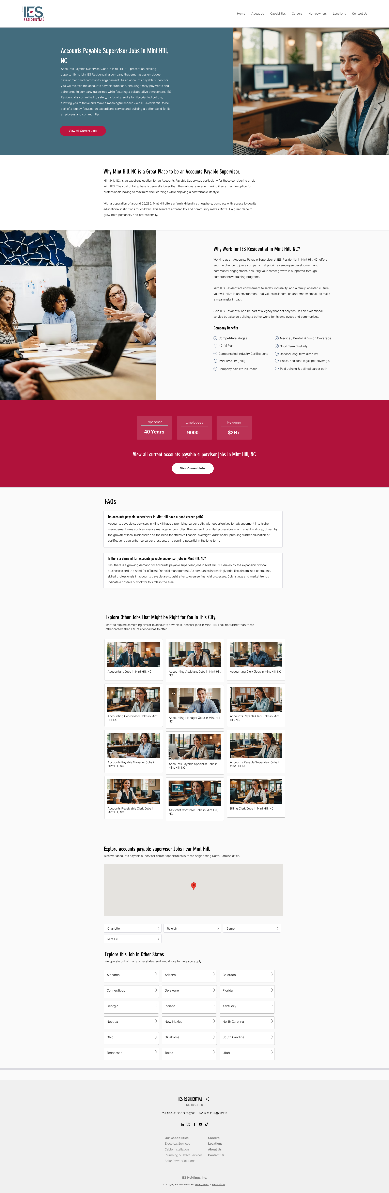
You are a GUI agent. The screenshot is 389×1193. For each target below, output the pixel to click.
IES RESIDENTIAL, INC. (194, 1099)
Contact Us (216, 1155)
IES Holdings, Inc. (194, 1177)
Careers (213, 1138)
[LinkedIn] (182, 1124)
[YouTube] (201, 1124)
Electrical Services (177, 1143)
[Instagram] (188, 1124)
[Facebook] (194, 1124)
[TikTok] (207, 1124)
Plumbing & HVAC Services (183, 1155)
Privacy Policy (202, 1184)
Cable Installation (177, 1149)
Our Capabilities (176, 1138)
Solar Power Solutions (180, 1161)
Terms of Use (218, 1184)
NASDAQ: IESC (194, 1105)
